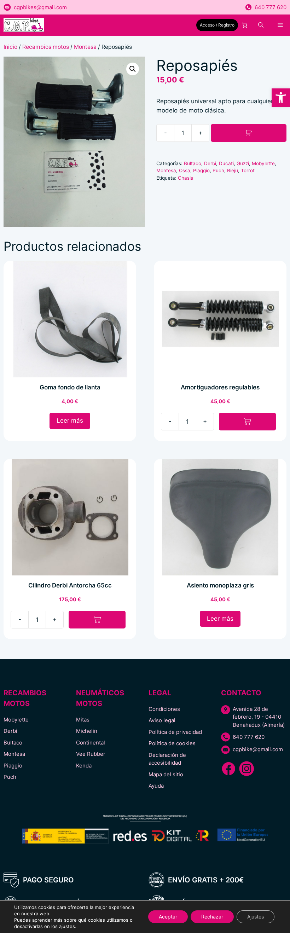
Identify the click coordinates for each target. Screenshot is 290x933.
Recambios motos (45, 47)
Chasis (185, 178)
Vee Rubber (90, 754)
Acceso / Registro (217, 25)
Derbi (210, 163)
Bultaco (192, 163)
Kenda (84, 765)
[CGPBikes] (24, 25)
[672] (248, 133)
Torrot (248, 170)
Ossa (184, 170)
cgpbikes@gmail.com (40, 7)
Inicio (10, 47)
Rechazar (212, 917)
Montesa (85, 47)
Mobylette (263, 163)
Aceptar (168, 917)
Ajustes (255, 917)
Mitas (82, 719)
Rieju (232, 170)
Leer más (70, 420)
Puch (218, 170)
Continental (90, 742)
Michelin (86, 731)
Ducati (226, 163)
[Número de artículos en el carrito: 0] (244, 25)
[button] (281, 97)
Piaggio (201, 170)
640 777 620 (270, 7)
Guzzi (243, 163)
